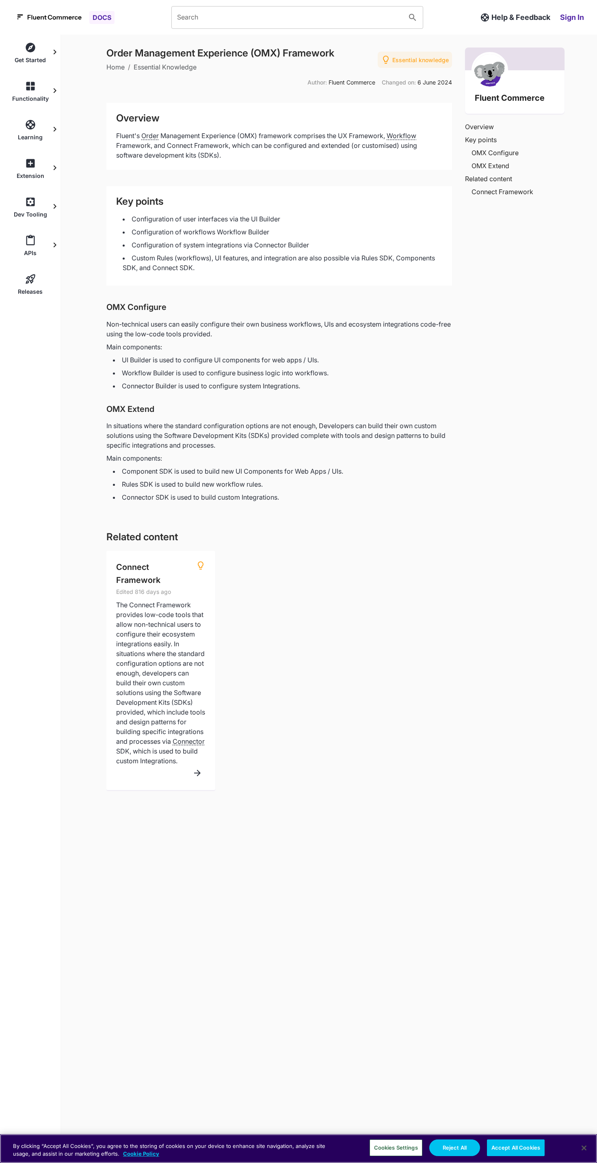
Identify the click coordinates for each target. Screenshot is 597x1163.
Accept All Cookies (515, 1147)
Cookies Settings (396, 1147)
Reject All (455, 1147)
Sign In (572, 17)
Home (115, 67)
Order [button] (150, 136)
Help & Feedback (520, 17)
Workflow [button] (401, 136)
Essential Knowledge (165, 67)
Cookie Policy (141, 1154)
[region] (298, 1148)
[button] (30, 53)
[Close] (584, 1148)
